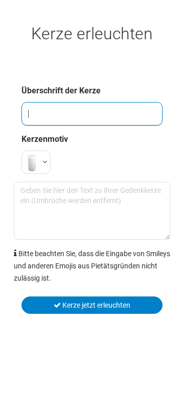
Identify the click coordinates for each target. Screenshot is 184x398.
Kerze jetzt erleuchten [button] (95, 305)
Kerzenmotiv (44, 139)
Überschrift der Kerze (61, 90)
